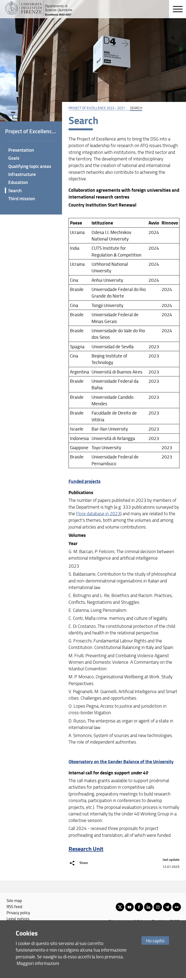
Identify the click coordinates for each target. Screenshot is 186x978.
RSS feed (14, 906)
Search (15, 190)
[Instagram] (158, 907)
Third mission (21, 198)
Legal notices (18, 918)
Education (18, 182)
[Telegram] (167, 907)
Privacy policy (18, 912)
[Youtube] (129, 907)
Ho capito (155, 940)
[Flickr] (176, 907)
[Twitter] (120, 907)
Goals (13, 158)
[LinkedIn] (148, 907)
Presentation (21, 150)
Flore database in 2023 (98, 513)
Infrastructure (22, 174)
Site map (14, 900)
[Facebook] (139, 907)
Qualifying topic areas (29, 166)
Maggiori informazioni (38, 963)
